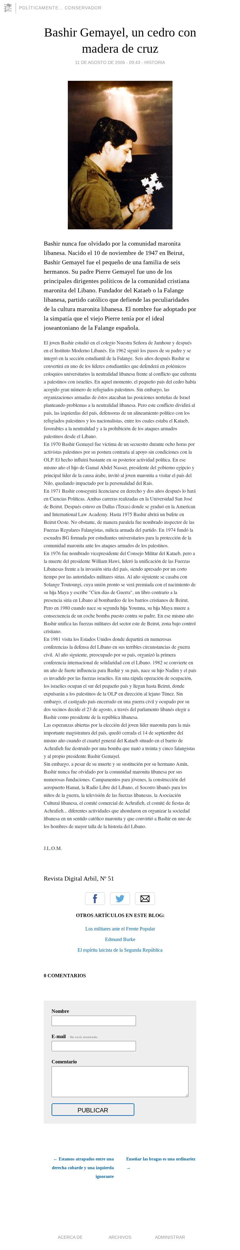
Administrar (170, 1237)
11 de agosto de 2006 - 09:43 (107, 62)
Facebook (95, 898)
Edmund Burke (120, 939)
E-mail (75, 1036)
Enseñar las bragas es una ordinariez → (160, 1163)
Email (145, 898)
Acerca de (70, 1237)
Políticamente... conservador (60, 7)
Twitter (120, 898)
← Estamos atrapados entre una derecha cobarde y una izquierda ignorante (83, 1168)
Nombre (60, 1011)
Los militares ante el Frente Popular (120, 928)
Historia (154, 62)
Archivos (120, 1237)
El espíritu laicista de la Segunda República (120, 950)
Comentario (64, 1061)
